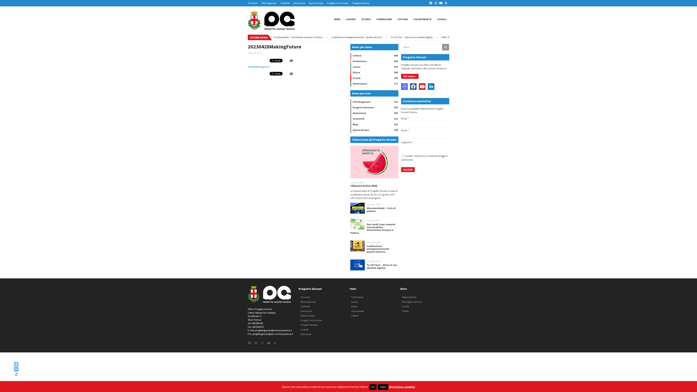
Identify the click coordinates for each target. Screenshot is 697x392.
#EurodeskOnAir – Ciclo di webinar (381, 210)
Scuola (441, 19)
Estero (366, 19)
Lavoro (351, 19)
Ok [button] (373, 387)
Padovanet (305, 334)
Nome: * (405, 130)
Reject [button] (383, 387)
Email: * (405, 118)
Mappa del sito (409, 297)
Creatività (285, 3)
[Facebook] (413, 86)
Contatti (304, 329)
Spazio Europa (316, 3)
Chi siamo (253, 3)
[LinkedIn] (431, 86)
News (337, 19)
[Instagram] (404, 86)
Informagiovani (269, 3)
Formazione (384, 19)
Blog (355, 124)
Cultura (403, 19)
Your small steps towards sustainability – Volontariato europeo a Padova (273, 37)
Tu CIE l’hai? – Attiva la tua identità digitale (398, 37)
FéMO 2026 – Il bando (438, 37)
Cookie (405, 306)
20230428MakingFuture (259, 66)
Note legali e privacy (412, 301)
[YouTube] (422, 86)
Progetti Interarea (360, 3)
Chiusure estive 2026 (363, 185)
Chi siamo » (409, 76)
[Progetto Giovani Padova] (271, 28)
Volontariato (422, 19)
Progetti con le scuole (337, 3)
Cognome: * (407, 142)
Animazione (299, 3)
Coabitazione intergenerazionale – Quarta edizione (343, 37)
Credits (405, 311)
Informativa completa (402, 387)
